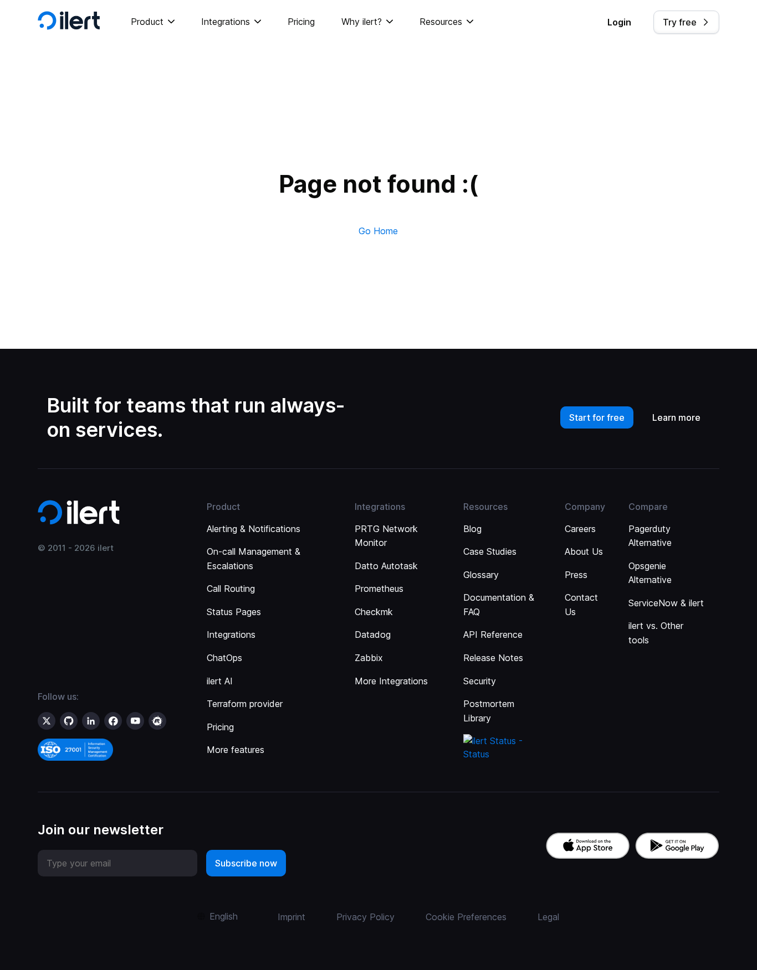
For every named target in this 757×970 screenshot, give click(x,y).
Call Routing (231, 588)
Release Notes (493, 657)
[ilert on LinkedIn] (91, 721)
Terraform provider (245, 703)
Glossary (481, 574)
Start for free (597, 417)
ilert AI (220, 681)
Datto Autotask (386, 565)
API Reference (493, 634)
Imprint (291, 916)
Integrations (231, 634)
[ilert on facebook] (113, 721)
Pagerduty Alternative (650, 536)
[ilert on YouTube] (135, 721)
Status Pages (234, 611)
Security (479, 681)
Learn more (676, 417)
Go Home (378, 230)
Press (576, 574)
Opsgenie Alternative (650, 573)
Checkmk (374, 611)
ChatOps (224, 657)
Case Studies (489, 551)
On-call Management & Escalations (253, 558)
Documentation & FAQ (498, 604)
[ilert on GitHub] (69, 721)
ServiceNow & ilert (666, 602)
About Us (584, 551)
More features (235, 749)
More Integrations (391, 681)
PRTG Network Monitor (386, 536)
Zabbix (369, 657)
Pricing (301, 21)
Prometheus (379, 588)
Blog (472, 528)
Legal (548, 916)
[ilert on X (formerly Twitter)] (46, 721)
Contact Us (581, 604)
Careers (580, 528)
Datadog (373, 634)
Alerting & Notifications (253, 528)
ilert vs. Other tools (655, 633)
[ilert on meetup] (157, 721)
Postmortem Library (488, 711)
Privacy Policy (365, 916)
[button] (152, 22)
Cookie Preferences (466, 916)
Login (619, 22)
